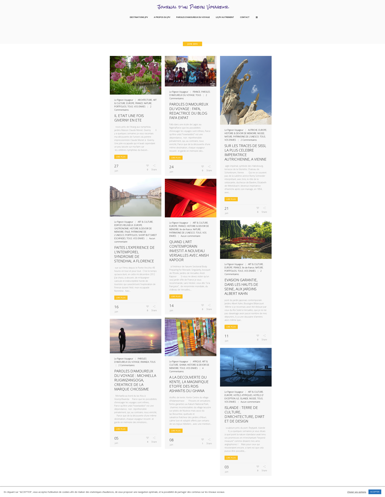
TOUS (130, 106)
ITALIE (127, 231)
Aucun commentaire (190, 236)
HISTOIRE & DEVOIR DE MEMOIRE (240, 133)
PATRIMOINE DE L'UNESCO (246, 136)
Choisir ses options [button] (356, 492)
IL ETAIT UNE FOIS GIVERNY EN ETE (129, 118)
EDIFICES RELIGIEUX (123, 225)
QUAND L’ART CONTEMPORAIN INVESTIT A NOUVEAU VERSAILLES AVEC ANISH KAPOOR (189, 250)
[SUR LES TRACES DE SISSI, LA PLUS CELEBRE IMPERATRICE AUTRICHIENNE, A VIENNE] (246, 90)
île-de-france (186, 229)
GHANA (182, 364)
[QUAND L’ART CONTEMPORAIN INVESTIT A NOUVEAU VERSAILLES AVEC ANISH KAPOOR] (190, 198)
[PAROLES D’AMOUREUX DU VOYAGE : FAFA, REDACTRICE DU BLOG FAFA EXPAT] (190, 71)
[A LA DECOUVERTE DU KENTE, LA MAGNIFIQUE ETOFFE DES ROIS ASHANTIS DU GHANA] (190, 337)
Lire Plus (121, 157)
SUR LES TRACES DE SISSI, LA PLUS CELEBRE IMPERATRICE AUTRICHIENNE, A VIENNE (245, 152)
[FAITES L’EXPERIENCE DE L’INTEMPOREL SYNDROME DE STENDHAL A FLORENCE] (135, 197)
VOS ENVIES (139, 106)
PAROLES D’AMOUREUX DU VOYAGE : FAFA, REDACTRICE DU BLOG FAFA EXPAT (188, 111)
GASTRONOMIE (121, 228)
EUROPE (130, 103)
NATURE (148, 103)
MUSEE (260, 133)
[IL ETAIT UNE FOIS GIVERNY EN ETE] (135, 75)
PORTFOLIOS (120, 106)
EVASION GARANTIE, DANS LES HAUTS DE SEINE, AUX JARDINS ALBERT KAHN (241, 286)
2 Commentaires (249, 139)
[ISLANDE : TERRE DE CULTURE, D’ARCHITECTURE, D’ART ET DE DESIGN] (246, 367)
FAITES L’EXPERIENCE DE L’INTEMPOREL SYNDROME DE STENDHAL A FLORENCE (134, 254)
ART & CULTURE (145, 221)
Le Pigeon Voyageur (123, 99)
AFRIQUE (197, 361)
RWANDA (145, 361)
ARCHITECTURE (145, 99)
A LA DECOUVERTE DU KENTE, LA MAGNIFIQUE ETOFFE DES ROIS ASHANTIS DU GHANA (189, 384)
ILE (237, 398)
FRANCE (139, 103)
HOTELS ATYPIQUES (243, 395)
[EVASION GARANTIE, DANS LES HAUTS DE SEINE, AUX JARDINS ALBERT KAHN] (246, 239)
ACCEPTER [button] (374, 491)
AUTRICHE (252, 130)
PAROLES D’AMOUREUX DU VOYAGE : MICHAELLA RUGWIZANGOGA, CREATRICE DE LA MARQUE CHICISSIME (135, 379)
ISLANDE (244, 398)
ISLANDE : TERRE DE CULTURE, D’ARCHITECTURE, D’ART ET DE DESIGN (245, 414)
